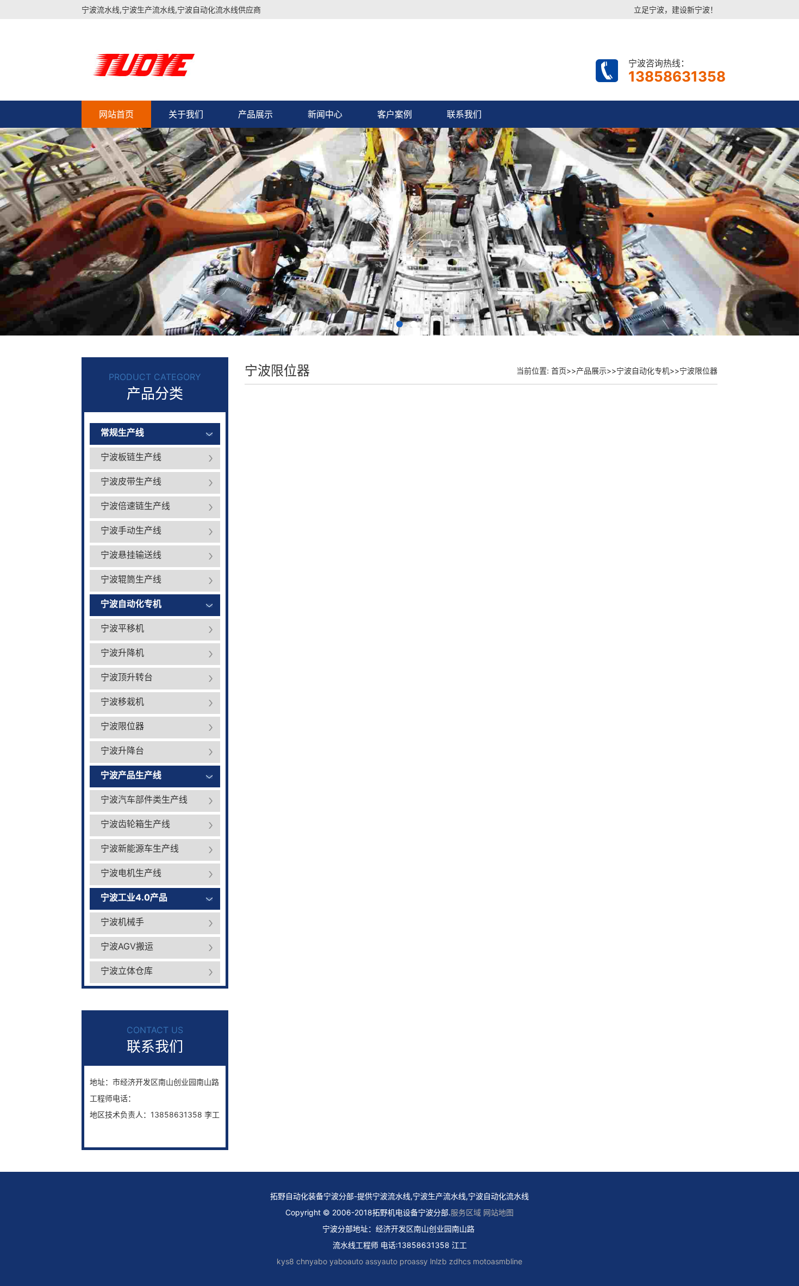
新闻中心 (325, 114)
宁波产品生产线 (131, 774)
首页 (558, 370)
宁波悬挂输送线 (131, 554)
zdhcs (460, 1261)
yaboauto (346, 1261)
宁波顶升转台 (127, 677)
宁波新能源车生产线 (140, 848)
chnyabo (311, 1261)
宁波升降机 (122, 652)
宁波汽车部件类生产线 (144, 799)
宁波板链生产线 (131, 456)
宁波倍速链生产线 (135, 505)
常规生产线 (122, 432)
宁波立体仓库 (127, 970)
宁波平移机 (122, 628)
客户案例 (394, 114)
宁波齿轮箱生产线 (135, 823)
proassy (414, 1261)
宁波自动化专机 (131, 603)
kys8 (285, 1261)
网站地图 (498, 1212)
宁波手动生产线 (131, 530)
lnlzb (438, 1261)
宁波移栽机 (122, 701)
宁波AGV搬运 (127, 946)
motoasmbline (497, 1261)
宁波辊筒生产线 (131, 579)
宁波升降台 (122, 750)
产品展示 (255, 114)
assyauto (381, 1261)
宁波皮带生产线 (131, 481)
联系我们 (464, 114)
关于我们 (185, 114)
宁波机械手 (122, 921)
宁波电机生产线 (131, 872)
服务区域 (467, 1212)
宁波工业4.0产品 (134, 897)
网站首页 (116, 114)
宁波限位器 (122, 725)
